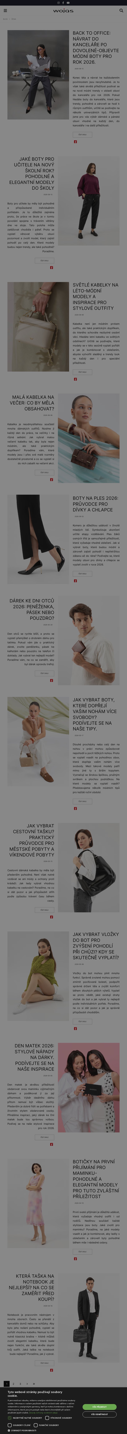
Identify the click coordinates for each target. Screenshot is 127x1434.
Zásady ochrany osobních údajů (43, 1412)
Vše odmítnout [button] (99, 1414)
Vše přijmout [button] (99, 1407)
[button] (43, 1430)
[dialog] (63, 717)
